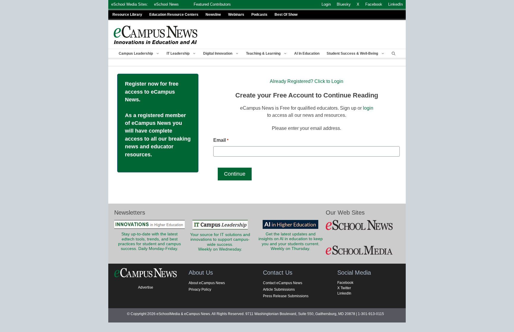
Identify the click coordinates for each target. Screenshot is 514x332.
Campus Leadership (136, 53)
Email (220, 140)
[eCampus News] (155, 34)
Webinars (236, 14)
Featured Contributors (212, 4)
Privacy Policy (200, 289)
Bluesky (344, 4)
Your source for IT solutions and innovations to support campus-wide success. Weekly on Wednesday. (220, 241)
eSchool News (166, 4)
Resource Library (127, 14)
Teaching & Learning (263, 53)
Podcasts (259, 14)
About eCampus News (207, 283)
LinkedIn (344, 293)
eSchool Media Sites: (129, 4)
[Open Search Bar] (393, 53)
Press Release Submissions (285, 296)
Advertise (145, 287)
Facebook (345, 283)
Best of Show (286, 14)
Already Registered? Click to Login (306, 81)
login (368, 108)
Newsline (213, 14)
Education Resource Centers (173, 14)
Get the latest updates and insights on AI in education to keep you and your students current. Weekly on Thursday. (290, 241)
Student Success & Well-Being (352, 53)
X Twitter (344, 288)
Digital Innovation (217, 53)
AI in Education (306, 53)
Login (326, 4)
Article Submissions (279, 289)
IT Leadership (178, 53)
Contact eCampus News (282, 283)
